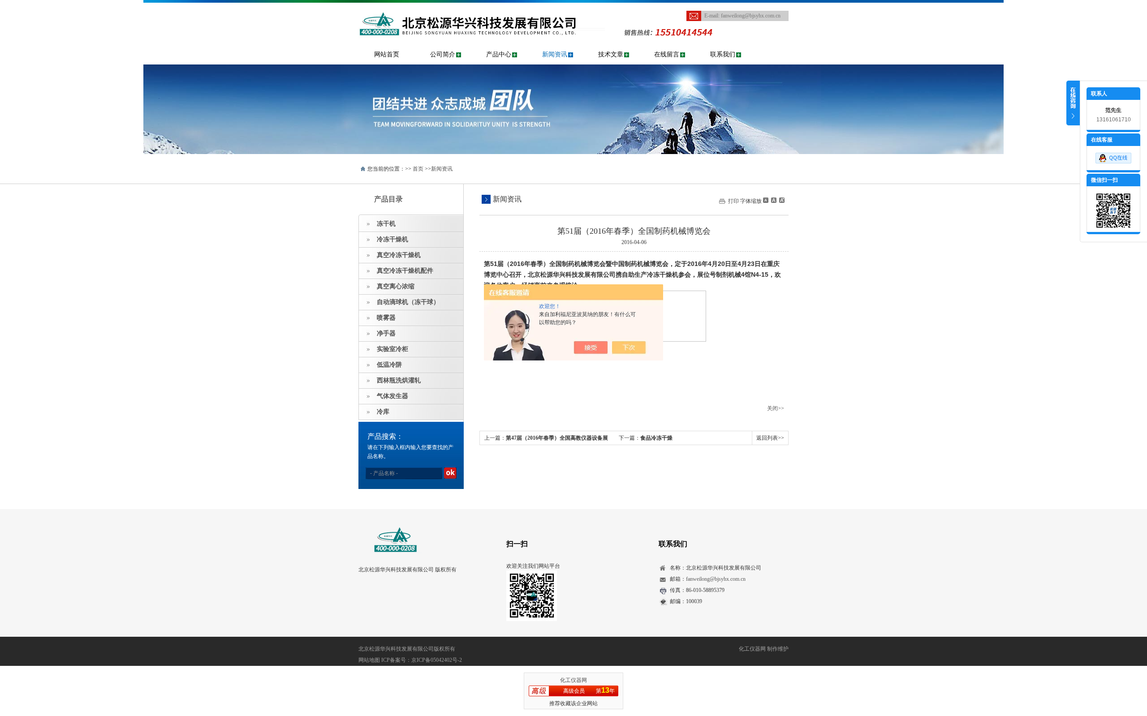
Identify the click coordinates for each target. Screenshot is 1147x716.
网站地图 (369, 660)
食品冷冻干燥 (656, 438)
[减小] (765, 200)
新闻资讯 (554, 54)
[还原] (773, 200)
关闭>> (775, 408)
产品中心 (498, 54)
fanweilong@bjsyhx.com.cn (750, 16)
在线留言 (666, 54)
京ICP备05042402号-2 (436, 660)
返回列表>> (770, 438)
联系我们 (722, 54)
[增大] (781, 200)
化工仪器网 (573, 680)
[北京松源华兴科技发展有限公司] (481, 7)
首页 (418, 169)
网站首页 (386, 54)
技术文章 (610, 54)
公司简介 (442, 54)
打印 (733, 201)
